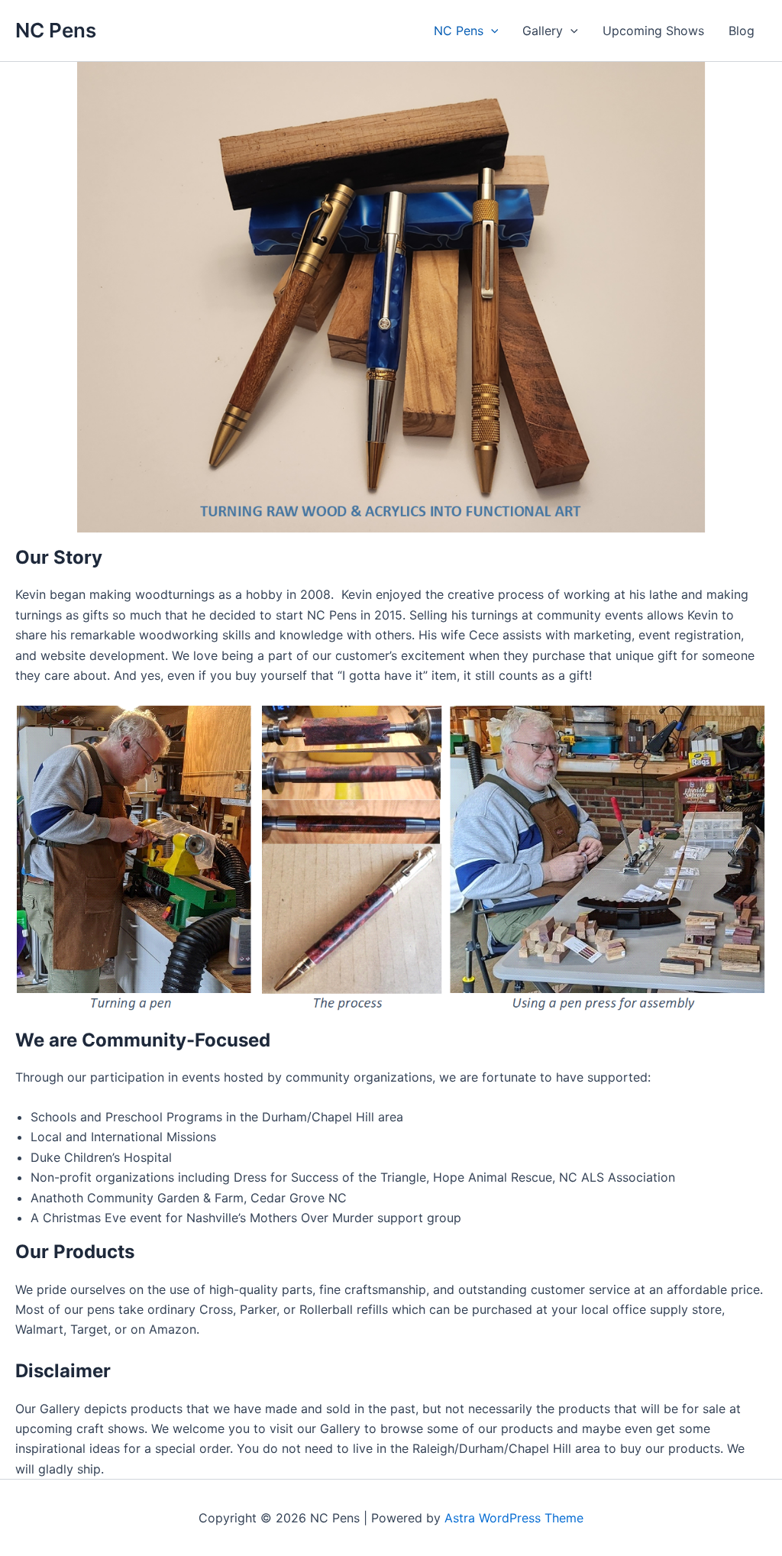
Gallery (542, 30)
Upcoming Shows (653, 30)
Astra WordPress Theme (513, 1517)
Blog (742, 30)
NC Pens (55, 30)
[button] (491, 30)
